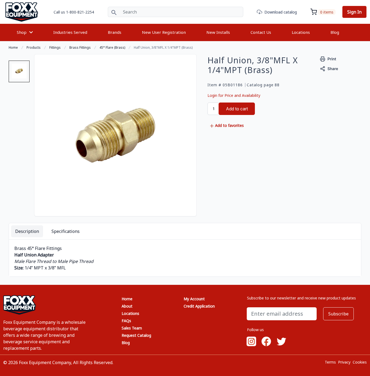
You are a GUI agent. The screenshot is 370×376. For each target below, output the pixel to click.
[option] (19, 74)
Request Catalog (136, 335)
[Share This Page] (329, 68)
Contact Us (261, 32)
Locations (301, 32)
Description (27, 231)
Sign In (354, 12)
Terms (330, 362)
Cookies (360, 362)
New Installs (218, 32)
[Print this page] (328, 58)
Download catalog (280, 12)
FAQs (126, 320)
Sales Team (132, 328)
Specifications (65, 231)
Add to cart (237, 108)
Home (127, 298)
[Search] (114, 12)
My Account (194, 298)
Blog (334, 32)
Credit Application (199, 306)
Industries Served (70, 32)
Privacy (344, 362)
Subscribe (338, 314)
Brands (114, 32)
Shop (22, 32)
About (127, 306)
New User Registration (164, 32)
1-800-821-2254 (80, 12)
